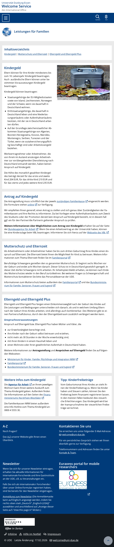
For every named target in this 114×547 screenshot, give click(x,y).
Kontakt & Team (67, 452)
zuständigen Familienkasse (71, 201)
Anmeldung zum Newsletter (17, 496)
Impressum (54, 534)
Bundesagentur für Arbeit (21, 229)
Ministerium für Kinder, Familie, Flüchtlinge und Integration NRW (41, 359)
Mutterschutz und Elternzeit (32, 54)
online (31, 204)
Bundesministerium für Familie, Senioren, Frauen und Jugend (39, 367)
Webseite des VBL (96, 232)
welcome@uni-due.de (73, 434)
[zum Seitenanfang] (108, 540)
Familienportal (59, 257)
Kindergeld (10, 54)
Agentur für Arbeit (18, 384)
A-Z (9, 436)
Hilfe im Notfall (32, 534)
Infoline (12, 534)
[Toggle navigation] (5, 18)
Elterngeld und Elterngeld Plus (65, 54)
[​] (74, 494)
